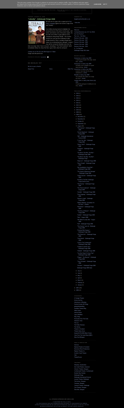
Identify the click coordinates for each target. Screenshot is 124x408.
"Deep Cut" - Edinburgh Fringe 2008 (86, 161)
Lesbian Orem (78, 80)
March (79, 280)
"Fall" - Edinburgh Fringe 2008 (85, 223)
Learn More (97, 4)
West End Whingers (79, 337)
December (80, 116)
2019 (77, 93)
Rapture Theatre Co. (79, 351)
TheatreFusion (78, 357)
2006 (77, 290)
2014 (77, 100)
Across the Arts (78, 300)
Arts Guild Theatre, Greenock (82, 367)
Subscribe (77, 22)
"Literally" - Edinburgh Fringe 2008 (41, 19)
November (80, 119)
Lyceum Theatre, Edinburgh (81, 379)
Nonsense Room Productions (82, 349)
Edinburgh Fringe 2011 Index (81, 50)
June (79, 273)
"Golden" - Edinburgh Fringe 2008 (86, 215)
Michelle (76, 74)
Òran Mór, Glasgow (79, 389)
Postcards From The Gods (81, 318)
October (80, 121)
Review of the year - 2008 (81, 42)
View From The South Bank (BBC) (83, 335)
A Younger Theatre (79, 298)
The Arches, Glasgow (80, 381)
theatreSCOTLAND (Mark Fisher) (83, 333)
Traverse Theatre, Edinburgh (81, 385)
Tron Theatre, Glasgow (80, 387)
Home (50, 69)
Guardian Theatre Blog (80, 308)
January (80, 285)
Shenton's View (78, 320)
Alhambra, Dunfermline (80, 365)
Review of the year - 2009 (81, 44)
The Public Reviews (79, 325)
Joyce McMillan (78, 314)
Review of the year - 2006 (81, 38)
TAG (75, 355)
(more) (81, 61)
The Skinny (77, 327)
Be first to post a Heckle (34, 66)
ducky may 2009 (87, 58)
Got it (105, 4)
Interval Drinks (78, 312)
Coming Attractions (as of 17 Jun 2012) (84, 32)
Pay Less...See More (79, 36)
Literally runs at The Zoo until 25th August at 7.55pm (42, 51)
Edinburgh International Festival (82, 377)
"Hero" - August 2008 (82, 217)
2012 (77, 105)
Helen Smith (77, 310)
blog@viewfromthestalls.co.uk (82, 19)
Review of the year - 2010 (81, 46)
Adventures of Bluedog (80, 302)
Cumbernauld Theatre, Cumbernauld (83, 371)
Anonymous (77, 58)
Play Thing (77, 316)
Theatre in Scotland (79, 329)
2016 (77, 95)
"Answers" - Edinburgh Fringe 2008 (86, 265)
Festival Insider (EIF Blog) (81, 304)
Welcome (76, 30)
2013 (77, 102)
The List (76, 322)
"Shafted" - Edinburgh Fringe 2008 (86, 251)
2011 (77, 107)
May (79, 275)
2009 (77, 112)
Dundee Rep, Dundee (79, 373)
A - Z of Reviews (78, 48)
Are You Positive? (79, 34)
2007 (77, 287)
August (80, 126)
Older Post (70, 69)
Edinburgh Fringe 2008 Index (84, 268)
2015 (77, 98)
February (80, 282)
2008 (77, 114)
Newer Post (31, 69)
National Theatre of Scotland (81, 347)
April (79, 278)
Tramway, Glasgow (79, 383)
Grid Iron (76, 345)
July (79, 270)
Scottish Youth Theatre (80, 353)
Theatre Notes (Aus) (79, 331)
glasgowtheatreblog (79, 306)
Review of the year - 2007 (81, 40)
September (81, 123)
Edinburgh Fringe (78, 375)
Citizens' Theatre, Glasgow (81, 369)
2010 (77, 109)
